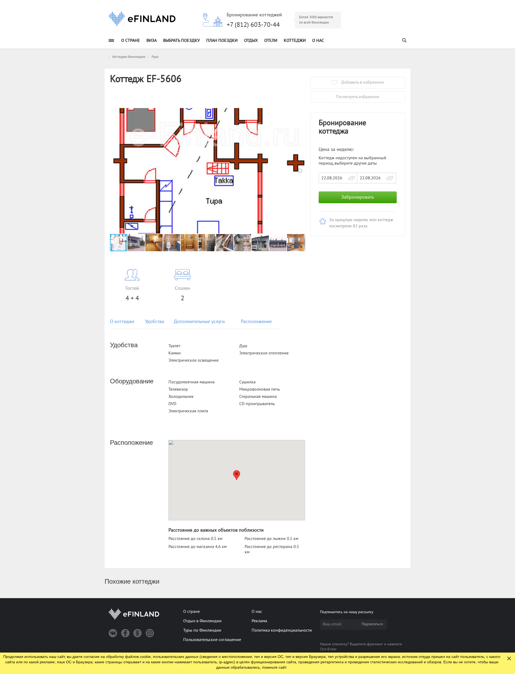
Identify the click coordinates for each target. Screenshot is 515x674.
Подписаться (372, 624)
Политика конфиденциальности (282, 630)
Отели (270, 40)
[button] (300, 170)
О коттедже (122, 321)
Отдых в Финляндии (202, 621)
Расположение (256, 321)
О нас (318, 40)
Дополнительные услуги (199, 321)
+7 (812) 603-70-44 (253, 25)
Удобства (154, 321)
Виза (151, 40)
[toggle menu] (111, 40)
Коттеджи (295, 40)
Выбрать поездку (181, 40)
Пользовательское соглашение (212, 639)
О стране (130, 40)
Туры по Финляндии (202, 630)
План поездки (222, 40)
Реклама (259, 621)
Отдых (251, 40)
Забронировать (357, 197)
